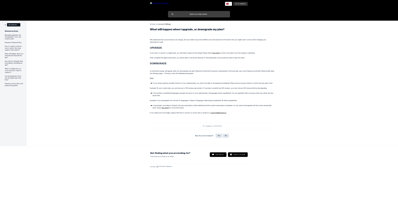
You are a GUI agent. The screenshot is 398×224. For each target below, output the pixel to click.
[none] (159, 5)
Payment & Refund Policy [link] (13, 42)
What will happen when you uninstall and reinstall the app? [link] (14, 55)
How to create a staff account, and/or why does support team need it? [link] (13, 48)
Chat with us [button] (219, 154)
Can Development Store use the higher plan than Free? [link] (13, 78)
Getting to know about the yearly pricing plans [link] (14, 84)
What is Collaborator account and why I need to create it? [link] (13, 70)
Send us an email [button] (239, 154)
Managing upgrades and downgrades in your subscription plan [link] (13, 37)
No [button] (226, 135)
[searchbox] (199, 14)
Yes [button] (219, 135)
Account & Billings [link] (164, 24)
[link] (12, 25)
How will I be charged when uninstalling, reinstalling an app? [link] (14, 63)
